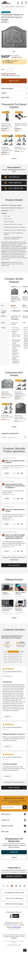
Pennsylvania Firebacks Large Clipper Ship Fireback (6, 393)
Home (2, 6)
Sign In (14, 857)
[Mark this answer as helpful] (18, 473)
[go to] (7, 116)
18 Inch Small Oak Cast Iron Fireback (16, 299)
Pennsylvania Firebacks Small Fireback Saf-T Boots (6, 149)
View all (14, 158)
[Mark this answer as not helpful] (21, 473)
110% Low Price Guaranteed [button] (14, 898)
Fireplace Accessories (10, 6)
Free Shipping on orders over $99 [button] (14, 892)
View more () (14, 559)
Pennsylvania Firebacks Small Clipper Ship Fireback (20, 417)
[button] (14, 182)
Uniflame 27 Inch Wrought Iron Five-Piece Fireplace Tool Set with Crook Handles (6, 125)
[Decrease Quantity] (8, 69)
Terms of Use (10, 944)
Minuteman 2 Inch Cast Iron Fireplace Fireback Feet (21, 125)
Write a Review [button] (14, 787)
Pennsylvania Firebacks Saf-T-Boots (20, 148)
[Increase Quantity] (12, 69)
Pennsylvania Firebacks (15, 205)
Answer (6, 473)
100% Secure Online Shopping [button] (14, 904)
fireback (3, 251)
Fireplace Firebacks (20, 6)
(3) (8, 22)
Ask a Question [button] (14, 565)
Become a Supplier (14, 876)
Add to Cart (14, 80)
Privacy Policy (17, 944)
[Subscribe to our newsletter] (25, 807)
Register (14, 852)
